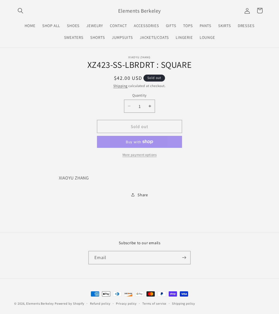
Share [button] (143, 194)
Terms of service (154, 303)
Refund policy (100, 303)
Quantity (139, 95)
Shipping (120, 86)
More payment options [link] (139, 154)
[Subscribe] (184, 257)
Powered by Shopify (69, 303)
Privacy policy (126, 303)
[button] (20, 10)
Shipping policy (183, 303)
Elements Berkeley (40, 303)
